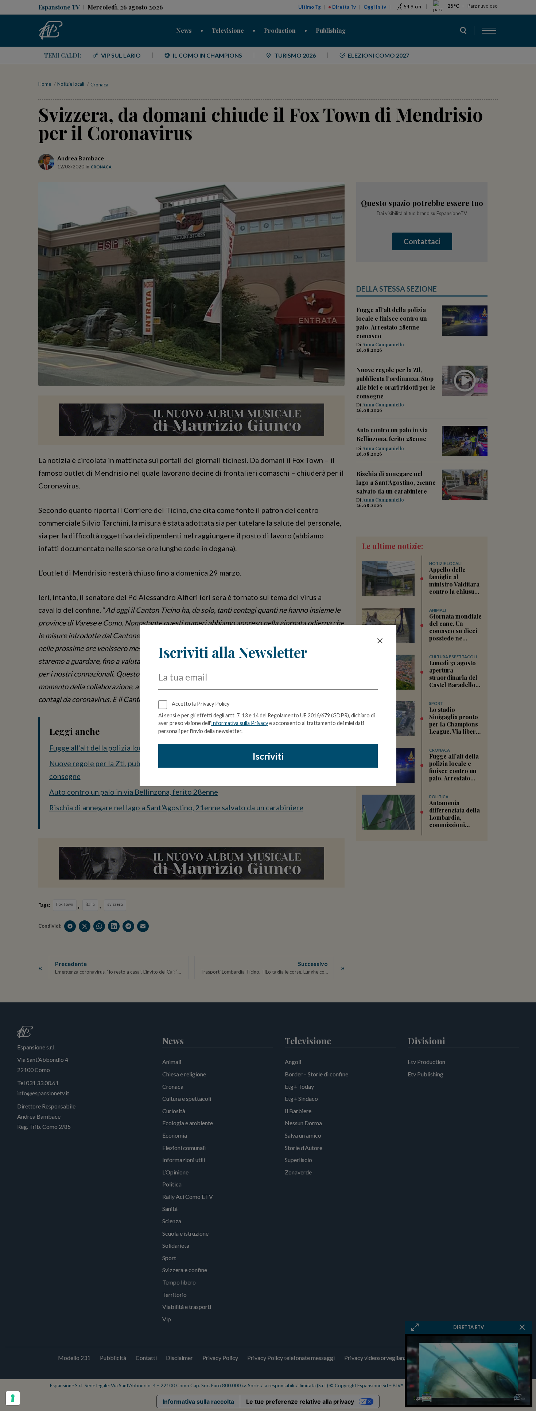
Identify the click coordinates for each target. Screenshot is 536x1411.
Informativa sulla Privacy (239, 723)
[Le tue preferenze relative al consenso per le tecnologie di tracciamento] (13, 1398)
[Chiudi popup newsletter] (380, 640)
